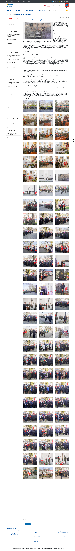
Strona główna (8, 14)
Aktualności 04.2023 (12, 18)
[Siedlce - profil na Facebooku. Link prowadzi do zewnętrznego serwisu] (73, 139)
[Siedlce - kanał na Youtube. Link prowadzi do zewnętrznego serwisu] (73, 141)
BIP (19, 1)
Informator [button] (19, 10)
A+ (66, 1)
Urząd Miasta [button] (41, 10)
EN (36, 1)
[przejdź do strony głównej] (6, 1)
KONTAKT (12, 1)
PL (34, 1)
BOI (24, 1)
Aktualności (13, 14)
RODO (67, 547)
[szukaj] (67, 10)
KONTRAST (57, 1)
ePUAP (29, 1)
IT (38, 1)
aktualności (28, 523)
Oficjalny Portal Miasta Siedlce (38, 5)
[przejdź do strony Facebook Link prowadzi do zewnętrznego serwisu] (62, 536)
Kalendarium (29, 10)
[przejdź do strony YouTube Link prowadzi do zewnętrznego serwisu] (65, 536)
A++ (67, 1)
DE (37, 1)
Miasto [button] (9, 10)
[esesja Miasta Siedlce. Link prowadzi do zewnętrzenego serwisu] (47, 5)
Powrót (24, 519)
